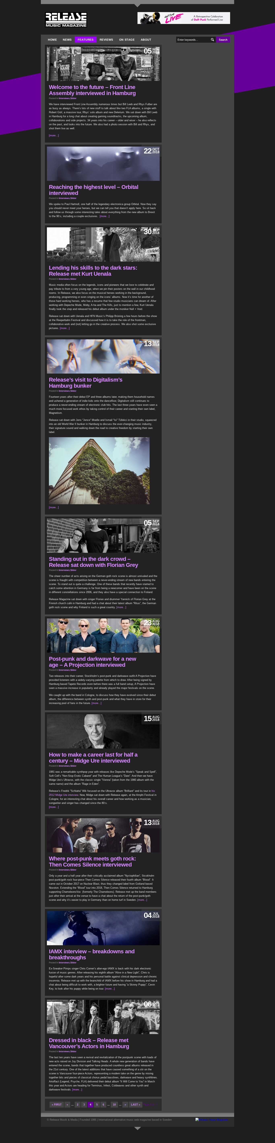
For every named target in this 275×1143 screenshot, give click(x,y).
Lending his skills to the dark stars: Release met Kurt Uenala (93, 271)
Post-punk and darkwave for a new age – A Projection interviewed (92, 662)
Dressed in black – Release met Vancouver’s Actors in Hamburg (89, 1043)
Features (86, 39)
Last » (135, 1104)
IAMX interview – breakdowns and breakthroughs (91, 954)
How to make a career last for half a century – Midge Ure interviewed (93, 758)
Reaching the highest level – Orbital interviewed (93, 190)
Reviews (106, 39)
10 (114, 1104)
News (67, 39)
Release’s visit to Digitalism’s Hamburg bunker (85, 383)
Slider (73, 98)
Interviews (64, 98)
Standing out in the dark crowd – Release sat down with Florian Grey (93, 562)
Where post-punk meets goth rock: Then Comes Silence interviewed (92, 861)
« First (57, 1104)
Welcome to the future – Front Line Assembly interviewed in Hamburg (92, 90)
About (146, 39)
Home (52, 39)
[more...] (54, 135)
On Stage (127, 39)
